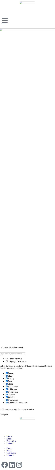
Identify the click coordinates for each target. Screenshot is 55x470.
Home (9, 436)
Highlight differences (17, 361)
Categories (11, 441)
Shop (9, 439)
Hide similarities (15, 359)
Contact (10, 443)
